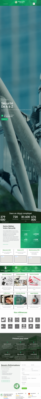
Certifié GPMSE (34, 354)
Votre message (24, 382)
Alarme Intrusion (7, 274)
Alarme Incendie (34, 274)
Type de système (24, 376)
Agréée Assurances (34, 344)
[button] (40, 397)
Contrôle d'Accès (20, 293)
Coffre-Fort (7, 293)
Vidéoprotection (20, 274)
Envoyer (24, 388)
